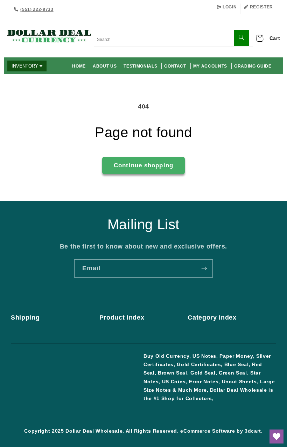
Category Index (212, 317)
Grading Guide (253, 66)
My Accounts (210, 66)
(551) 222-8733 (36, 9)
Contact (175, 66)
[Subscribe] (204, 268)
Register (261, 7)
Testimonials (140, 66)
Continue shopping (143, 165)
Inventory (26, 66)
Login (230, 7)
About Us (105, 66)
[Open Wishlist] (277, 436)
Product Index (122, 317)
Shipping (25, 317)
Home (79, 66)
